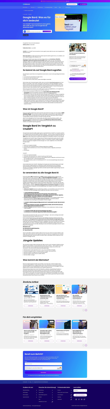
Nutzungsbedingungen (36, 405)
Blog (60, 7)
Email (26, 361)
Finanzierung (40, 7)
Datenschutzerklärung (27, 405)
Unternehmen (68, 7)
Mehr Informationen (72, 4)
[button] (26, 7)
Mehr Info (67, 1)
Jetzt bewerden (83, 4)
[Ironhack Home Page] (26, 4)
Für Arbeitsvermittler (48, 7)
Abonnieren (43, 372)
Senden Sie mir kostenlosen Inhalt (77, 78)
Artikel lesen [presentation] (30, 305)
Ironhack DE (25, 381)
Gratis (56, 7)
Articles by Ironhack (46, 31)
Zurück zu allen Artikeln (28, 10)
